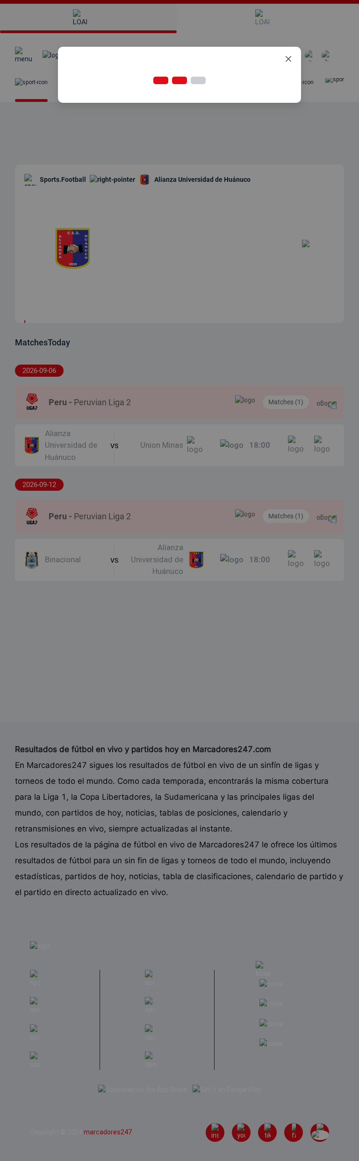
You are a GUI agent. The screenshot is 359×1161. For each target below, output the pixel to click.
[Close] (288, 59)
